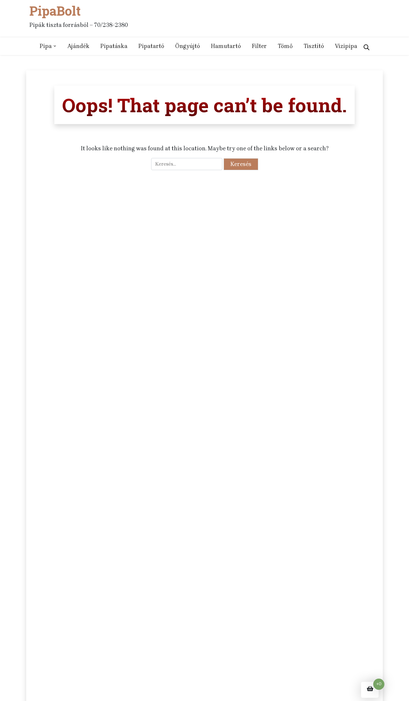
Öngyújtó (187, 46)
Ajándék (78, 46)
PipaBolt (55, 11)
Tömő (285, 46)
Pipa (46, 46)
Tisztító (314, 46)
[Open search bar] (366, 46)
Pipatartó (151, 46)
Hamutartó (226, 46)
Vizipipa (346, 46)
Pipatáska (113, 46)
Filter (259, 46)
